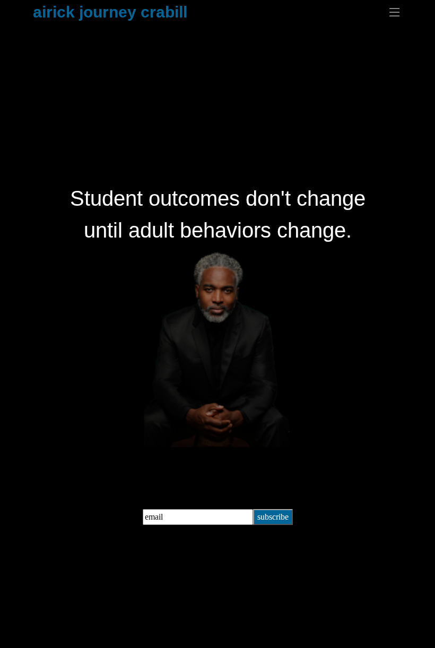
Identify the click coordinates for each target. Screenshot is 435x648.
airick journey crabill (110, 12)
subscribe (273, 516)
